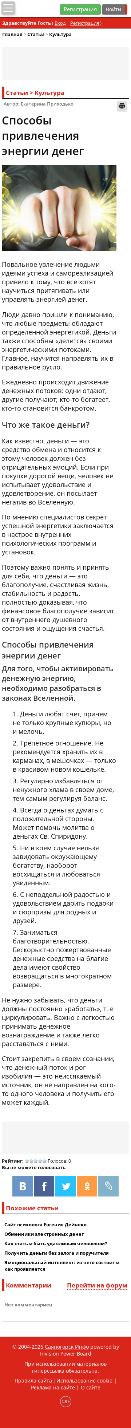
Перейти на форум (97, 1285)
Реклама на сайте (53, 1387)
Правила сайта (33, 1380)
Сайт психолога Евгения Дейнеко (45, 1224)
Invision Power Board (65, 1353)
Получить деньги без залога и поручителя (56, 1253)
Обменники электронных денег (44, 1234)
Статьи (35, 34)
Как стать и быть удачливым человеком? (55, 1243)
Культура (60, 34)
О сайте (90, 1387)
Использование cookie (84, 1380)
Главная (12, 34)
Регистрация (80, 9)
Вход (60, 23)
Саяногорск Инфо (67, 1346)
